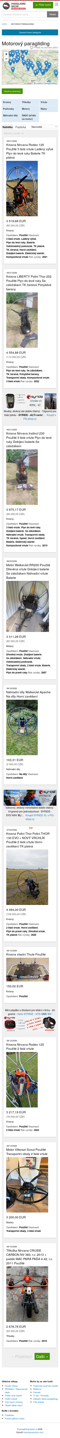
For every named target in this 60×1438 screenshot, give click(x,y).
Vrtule (44, 102)
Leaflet (39, 83)
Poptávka (20, 127)
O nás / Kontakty (41, 1395)
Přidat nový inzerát (13, 1395)
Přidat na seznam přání (44, 48)
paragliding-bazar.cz (28, 1429)
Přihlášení (9, 1388)
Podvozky (8, 108)
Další (40, 1356)
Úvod (4, 24)
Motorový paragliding (22, 24)
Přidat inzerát (43, 4)
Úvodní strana (11, 1385)
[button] (23, 51)
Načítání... (31, 68)
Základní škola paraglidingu (45, 1398)
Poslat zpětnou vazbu (14, 1418)
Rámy (44, 108)
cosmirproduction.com (33, 1432)
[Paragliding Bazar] (15, 6)
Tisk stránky (38, 1401)
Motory (26, 108)
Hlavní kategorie (30, 32)
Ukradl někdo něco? (14, 1405)
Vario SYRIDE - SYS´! (34, 1014)
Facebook (9, 1415)
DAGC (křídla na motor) (29, 117)
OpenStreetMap (50, 83)
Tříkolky (26, 102)
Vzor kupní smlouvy (14, 1401)
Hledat (52, 14)
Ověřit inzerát (11, 1398)
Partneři (36, 1392)
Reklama (37, 1388)
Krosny (7, 102)
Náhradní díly (10, 115)
